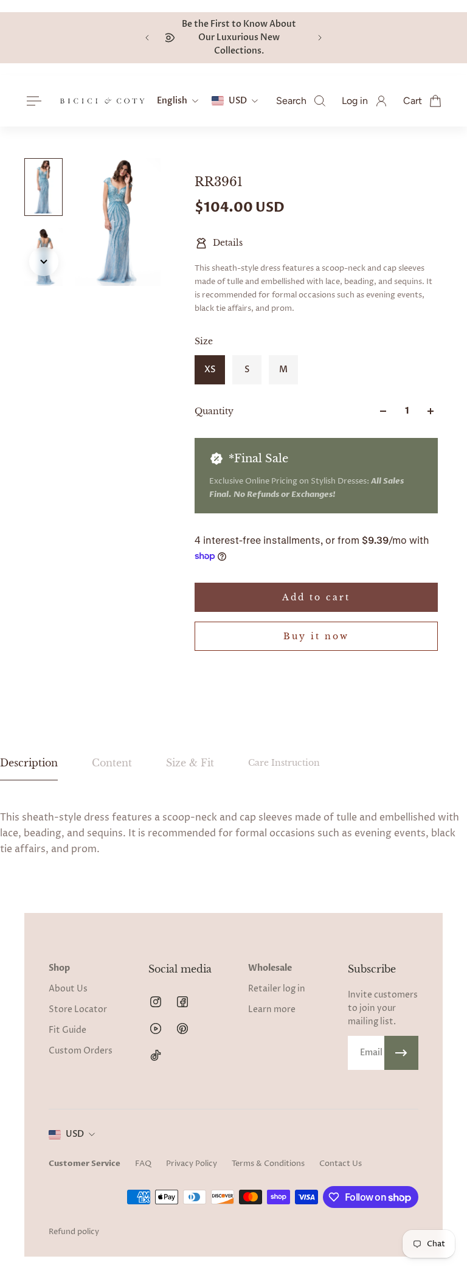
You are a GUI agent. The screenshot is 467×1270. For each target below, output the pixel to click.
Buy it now (316, 636)
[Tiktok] (155, 1055)
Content (112, 763)
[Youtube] (155, 1028)
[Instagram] (155, 1001)
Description (29, 763)
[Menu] (31, 101)
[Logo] (102, 101)
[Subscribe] (401, 1053)
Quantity (214, 411)
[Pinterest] (182, 1028)
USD (75, 1134)
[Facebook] (182, 1001)
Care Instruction (284, 762)
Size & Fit (190, 763)
